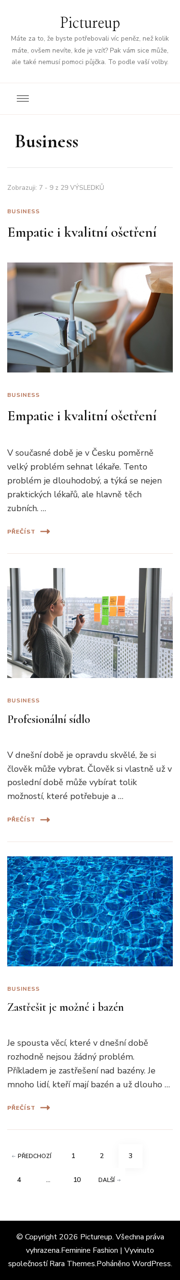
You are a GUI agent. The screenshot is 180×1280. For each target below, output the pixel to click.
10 (80, 1179)
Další (106, 1180)
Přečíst (21, 532)
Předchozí (34, 1156)
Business (23, 211)
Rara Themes (72, 1263)
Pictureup (90, 23)
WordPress (151, 1263)
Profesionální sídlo (48, 719)
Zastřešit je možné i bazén (65, 1007)
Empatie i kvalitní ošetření (81, 232)
